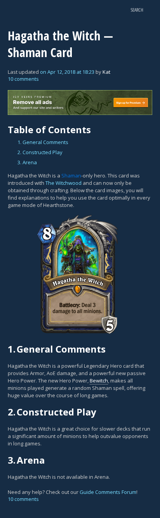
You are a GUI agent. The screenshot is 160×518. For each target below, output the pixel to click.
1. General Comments (42, 142)
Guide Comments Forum (108, 491)
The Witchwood (63, 182)
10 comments (23, 78)
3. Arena (27, 162)
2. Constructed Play (40, 152)
